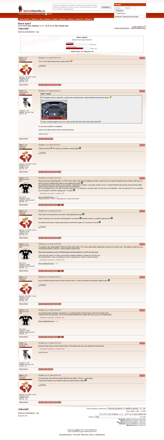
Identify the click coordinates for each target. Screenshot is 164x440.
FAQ (41, 19)
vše (67, 25)
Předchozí (35, 25)
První (29, 25)
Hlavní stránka (24, 19)
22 (51, 25)
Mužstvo (48, 19)
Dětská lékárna (100, 434)
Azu (81, 431)
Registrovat (118, 16)
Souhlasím (106, 7)
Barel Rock (84, 434)
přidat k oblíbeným (138, 26)
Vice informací (68, 9)
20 (46, 25)
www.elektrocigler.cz (65, 434)
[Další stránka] (82, 406)
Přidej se (34, 19)
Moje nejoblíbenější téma (46, 197)
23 (53, 25)
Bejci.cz (91, 434)
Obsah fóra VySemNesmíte (26, 31)
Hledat (55, 19)
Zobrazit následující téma (138, 28)
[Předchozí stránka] (82, 55)
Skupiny (71, 19)
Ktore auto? (24, 24)
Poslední (62, 25)
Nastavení (62, 19)
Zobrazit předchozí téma (121, 28)
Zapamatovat (121, 13)
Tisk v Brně (76, 434)
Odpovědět (23, 29)
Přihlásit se (88, 19)
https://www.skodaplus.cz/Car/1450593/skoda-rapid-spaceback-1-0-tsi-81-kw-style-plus (68, 252)
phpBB (77, 430)
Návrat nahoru (23, 84)
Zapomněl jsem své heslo (130, 16)
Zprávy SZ (79, 19)
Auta (37, 31)
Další (56, 25)
